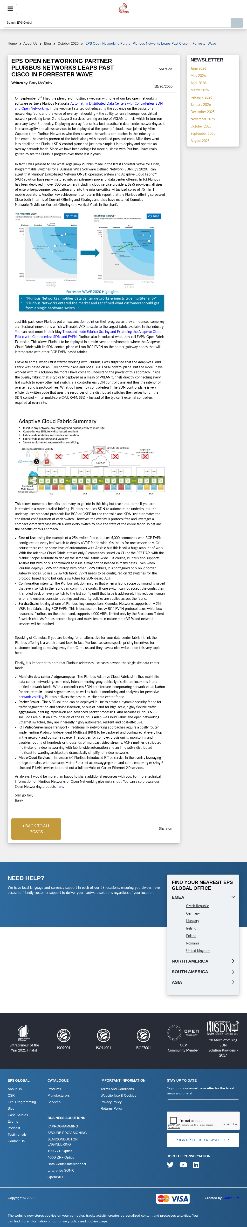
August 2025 (200, 141)
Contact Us (16, 1141)
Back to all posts (37, 829)
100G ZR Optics (60, 1151)
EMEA (178, 897)
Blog (47, 43)
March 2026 (200, 90)
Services (54, 1102)
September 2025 (203, 133)
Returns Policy (112, 1108)
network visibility (31, 697)
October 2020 (68, 43)
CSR (11, 1095)
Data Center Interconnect (67, 1164)
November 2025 (203, 119)
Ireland (191, 928)
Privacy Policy (111, 1102)
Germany (193, 913)
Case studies (18, 1115)
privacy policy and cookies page (83, 1221)
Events (13, 1121)
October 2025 (201, 126)
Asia (177, 982)
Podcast (14, 1128)
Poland (191, 936)
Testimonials (17, 1134)
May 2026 (198, 76)
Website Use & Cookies (118, 1095)
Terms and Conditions (117, 1089)
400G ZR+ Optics (61, 1157)
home (12, 43)
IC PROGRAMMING (63, 1126)
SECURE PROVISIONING (67, 1133)
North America (190, 961)
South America (190, 971)
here (60, 787)
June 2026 (198, 68)
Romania (192, 943)
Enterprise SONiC (61, 1170)
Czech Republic (197, 906)
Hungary (192, 921)
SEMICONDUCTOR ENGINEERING (63, 1141)
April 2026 (198, 83)
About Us (30, 43)
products (54, 1089)
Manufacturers (59, 1095)
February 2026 (201, 97)
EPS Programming (22, 1102)
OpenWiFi (55, 1177)
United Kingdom (198, 951)
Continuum (231, 1198)
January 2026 (201, 105)
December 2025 (203, 112)
